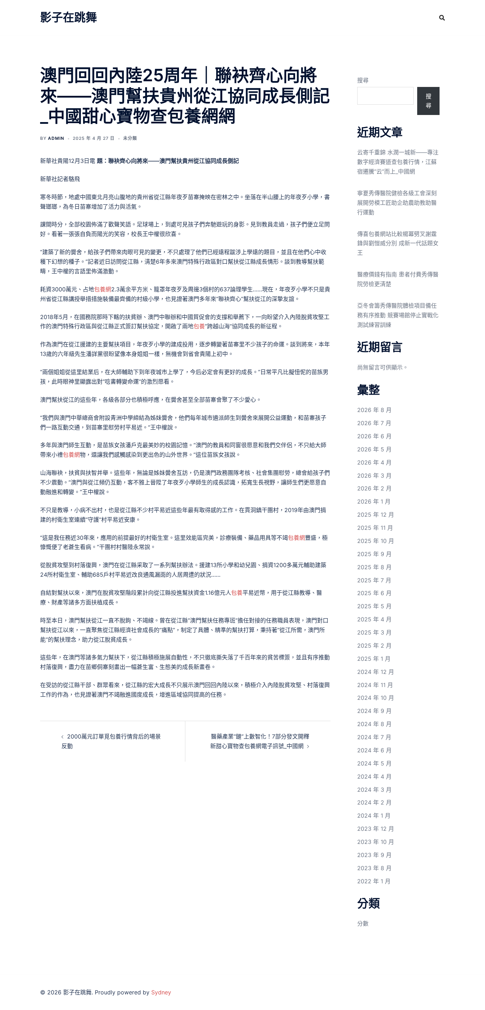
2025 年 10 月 (375, 540)
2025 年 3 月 (374, 632)
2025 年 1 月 (374, 658)
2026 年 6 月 (374, 436)
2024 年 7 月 (374, 737)
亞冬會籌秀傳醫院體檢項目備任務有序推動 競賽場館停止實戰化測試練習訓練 (397, 315)
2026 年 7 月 (374, 423)
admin (56, 138)
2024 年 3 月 (374, 789)
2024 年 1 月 (374, 815)
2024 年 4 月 (374, 776)
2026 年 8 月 (374, 409)
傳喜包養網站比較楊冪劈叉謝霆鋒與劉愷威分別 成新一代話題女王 (397, 243)
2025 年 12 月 (375, 514)
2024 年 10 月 (375, 697)
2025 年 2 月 (374, 645)
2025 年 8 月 (374, 567)
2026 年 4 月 (374, 462)
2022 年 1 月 (374, 881)
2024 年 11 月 (375, 684)
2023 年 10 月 (375, 841)
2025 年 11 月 (375, 527)
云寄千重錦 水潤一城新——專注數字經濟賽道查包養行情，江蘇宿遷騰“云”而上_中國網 (397, 162)
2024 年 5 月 (374, 763)
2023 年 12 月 (375, 828)
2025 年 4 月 (374, 619)
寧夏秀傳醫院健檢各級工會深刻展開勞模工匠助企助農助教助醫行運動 (397, 203)
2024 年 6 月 (374, 750)
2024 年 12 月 (375, 671)
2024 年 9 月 (374, 710)
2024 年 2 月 (374, 802)
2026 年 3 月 (374, 475)
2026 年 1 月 (374, 501)
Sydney (161, 992)
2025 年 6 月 (374, 593)
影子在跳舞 (68, 17)
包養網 (102, 289)
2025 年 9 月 (374, 554)
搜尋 (363, 80)
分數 (363, 923)
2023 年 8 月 (374, 868)
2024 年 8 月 (374, 724)
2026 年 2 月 (374, 488)
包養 (199, 326)
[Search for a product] (442, 18)
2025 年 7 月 (374, 580)
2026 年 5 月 (374, 449)
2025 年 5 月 (374, 606)
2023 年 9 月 (374, 854)
